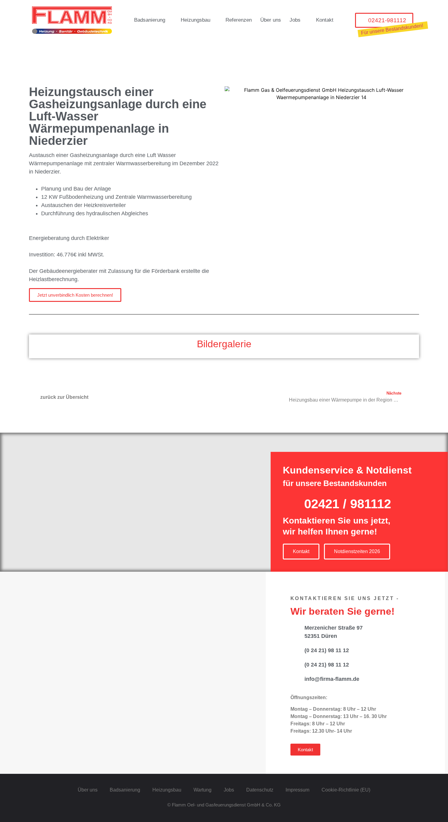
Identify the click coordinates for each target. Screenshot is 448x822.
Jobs (295, 20)
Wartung (203, 789)
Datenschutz (259, 789)
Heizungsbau (195, 20)
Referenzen (239, 20)
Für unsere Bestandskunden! (392, 29)
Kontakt (324, 20)
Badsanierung (149, 20)
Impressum (297, 789)
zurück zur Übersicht (64, 397)
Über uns (270, 20)
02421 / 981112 (347, 504)
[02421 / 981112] (289, 502)
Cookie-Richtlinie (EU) (346, 789)
